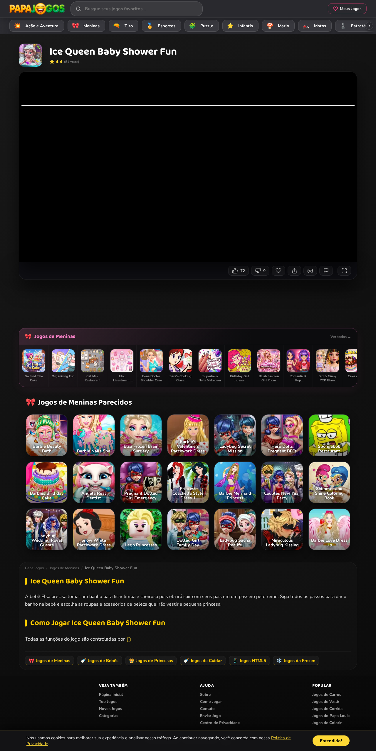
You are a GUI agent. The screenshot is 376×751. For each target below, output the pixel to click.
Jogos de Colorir (327, 722)
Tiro (123, 26)
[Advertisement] (188, 301)
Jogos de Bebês (99, 661)
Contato (207, 708)
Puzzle (201, 26)
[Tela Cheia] (344, 271)
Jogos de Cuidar (203, 661)
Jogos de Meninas (54, 336)
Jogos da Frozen (296, 661)
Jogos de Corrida (327, 708)
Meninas (86, 26)
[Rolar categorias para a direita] (369, 26)
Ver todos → (340, 336)
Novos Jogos (110, 708)
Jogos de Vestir (325, 701)
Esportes (161, 26)
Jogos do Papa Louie (331, 715)
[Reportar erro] (326, 271)
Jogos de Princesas (151, 661)
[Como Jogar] (310, 271)
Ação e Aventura (36, 26)
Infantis (240, 26)
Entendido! (331, 740)
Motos (314, 26)
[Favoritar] (278, 271)
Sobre (205, 694)
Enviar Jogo (210, 715)
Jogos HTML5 (249, 661)
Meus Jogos (351, 8)
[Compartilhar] (294, 271)
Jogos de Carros (326, 694)
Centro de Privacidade (220, 722)
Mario (277, 26)
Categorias (108, 715)
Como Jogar (211, 701)
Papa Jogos (34, 568)
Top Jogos (108, 701)
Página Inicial (111, 694)
